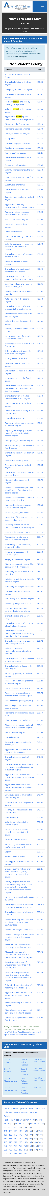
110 (19, 1127)
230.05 (40, 705)
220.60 (40, 623)
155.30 (40, 224)
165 (10, 1134)
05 (37, 1119)
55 (28, 1123)
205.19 (40, 544)
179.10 (40, 396)
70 (39, 1123)
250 (15, 1146)
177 (30, 1134)
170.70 (40, 336)
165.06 (40, 284)
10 (41, 1119)
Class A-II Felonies (8, 1070)
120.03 (40, 109)
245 (10, 1146)
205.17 (40, 537)
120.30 (40, 129)
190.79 (40, 480)
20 (9, 1123)
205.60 (40, 552)
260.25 (40, 869)
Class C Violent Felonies (24, 1071)
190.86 (40, 497)
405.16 (40, 992)
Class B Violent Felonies (24, 1062)
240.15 (40, 737)
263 (30, 1146)
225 (20, 1142)
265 (35, 1146)
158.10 (40, 261)
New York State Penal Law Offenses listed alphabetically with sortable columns (22, 1033)
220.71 (40, 630)
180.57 (40, 440)
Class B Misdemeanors (10, 1088)
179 (40, 1134)
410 (20, 1149)
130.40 (40, 157)
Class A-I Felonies (8, 1060)
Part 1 (7, 1119)
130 (5, 1131)
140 (15, 1131)
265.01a (40, 904)
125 (38, 1127)
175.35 (40, 351)
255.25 (40, 839)
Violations (37, 1087)
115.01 (40, 94)
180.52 (40, 430)
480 (10, 1153)
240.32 (40, 749)
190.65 (40, 465)
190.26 (40, 452)
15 (5, 1123)
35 (20, 1123)
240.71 (40, 764)
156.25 (40, 236)
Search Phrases (21, 1112)
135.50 (40, 177)
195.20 (40, 512)
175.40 (40, 358)
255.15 (40, 851)
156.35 (40, 254)
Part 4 (28, 1119)
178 (35, 1134)
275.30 (40, 962)
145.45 (40, 212)
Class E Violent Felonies (24, 1090)
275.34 (40, 972)
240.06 (40, 732)
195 (25, 1138)
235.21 (40, 725)
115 (24, 1127)
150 (25, 1131)
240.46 (40, 757)
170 (15, 1134)
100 (9, 1127)
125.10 (40, 143)
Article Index (27, 1108)
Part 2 (14, 1119)
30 (16, 1123)
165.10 (40, 299)
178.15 (40, 385)
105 (14, 1127)
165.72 (40, 313)
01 (34, 1119)
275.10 (40, 944)
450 (35, 1149)
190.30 (40, 460)
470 (5, 1153)
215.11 (40, 571)
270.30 (40, 934)
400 (10, 1149)
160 (5, 1134)
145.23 (40, 197)
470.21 (40, 1010)
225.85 (40, 700)
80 (43, 1123)
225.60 (40, 688)
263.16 (40, 897)
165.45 (40, 306)
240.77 (40, 795)
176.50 (40, 370)
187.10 (40, 445)
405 (15, 1149)
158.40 (40, 276)
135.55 (40, 184)
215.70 (40, 603)
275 (5, 1149)
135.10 (40, 170)
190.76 (40, 472)
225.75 (40, 693)
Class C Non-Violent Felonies (39, 1070)
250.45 (40, 822)
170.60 (40, 321)
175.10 (40, 343)
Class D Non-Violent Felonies (39, 1079)
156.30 (40, 244)
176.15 (40, 363)
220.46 (40, 616)
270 (40, 1146)
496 (20, 1153)
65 (35, 1123)
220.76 (40, 648)
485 (15, 1153)
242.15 (40, 809)
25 (12, 1123)
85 (5, 1127)
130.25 (40, 153)
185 (10, 1138)
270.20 (40, 929)
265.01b (40, 912)
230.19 (40, 712)
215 (5, 1142)
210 (40, 1138)
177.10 (40, 378)
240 (35, 1142)
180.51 (40, 423)
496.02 (40, 1017)
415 (25, 1149)
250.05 (40, 817)
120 (29, 1127)
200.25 (40, 524)
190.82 (40, 487)
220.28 (40, 608)
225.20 (40, 680)
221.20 (40, 658)
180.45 (40, 418)
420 (30, 1149)
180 (5, 1138)
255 (20, 1146)
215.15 (40, 579)
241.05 (40, 802)
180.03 (40, 403)
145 (20, 1131)
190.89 (40, 505)
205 (35, 1138)
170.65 (40, 328)
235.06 (40, 720)
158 (40, 1131)
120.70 (40, 138)
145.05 (40, 189)
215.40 (40, 586)
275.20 (40, 952)
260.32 (40, 881)
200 (30, 1138)
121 (34, 1127)
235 (30, 1142)
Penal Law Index (12, 1108)
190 (20, 1138)
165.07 (40, 291)
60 (31, 1123)
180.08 (40, 410)
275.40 (40, 985)
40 (24, 1123)
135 (10, 1131)
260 (25, 1146)
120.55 (40, 133)
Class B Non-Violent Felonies (39, 1060)
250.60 (40, 829)
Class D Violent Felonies (24, 1081)
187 (15, 1138)
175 (20, 1134)
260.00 (40, 856)
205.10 (40, 532)
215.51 (40, 591)
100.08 (40, 82)
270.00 (40, 919)
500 (25, 1153)
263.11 (40, 844)
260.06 (40, 861)
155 (30, 1131)
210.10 (40, 559)
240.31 (40, 742)
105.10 (40, 89)
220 (10, 1142)
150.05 (40, 219)
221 (15, 1142)
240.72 (40, 774)
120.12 (40, 116)
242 (5, 1146)
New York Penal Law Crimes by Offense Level (23, 1045)
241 (40, 1142)
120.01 (40, 101)
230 (25, 1142)
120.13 (40, 124)
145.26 (40, 204)
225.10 (40, 673)
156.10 (40, 231)
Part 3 (21, 1119)
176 (25, 1134)
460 (40, 1149)
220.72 (40, 641)
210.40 (40, 564)
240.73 (40, 784)
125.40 (40, 148)
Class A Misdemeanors (10, 1079)
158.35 (40, 269)
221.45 (40, 666)
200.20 (40, 517)
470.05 (40, 1002)
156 (35, 1131)
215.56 (40, 598)
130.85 (40, 165)
